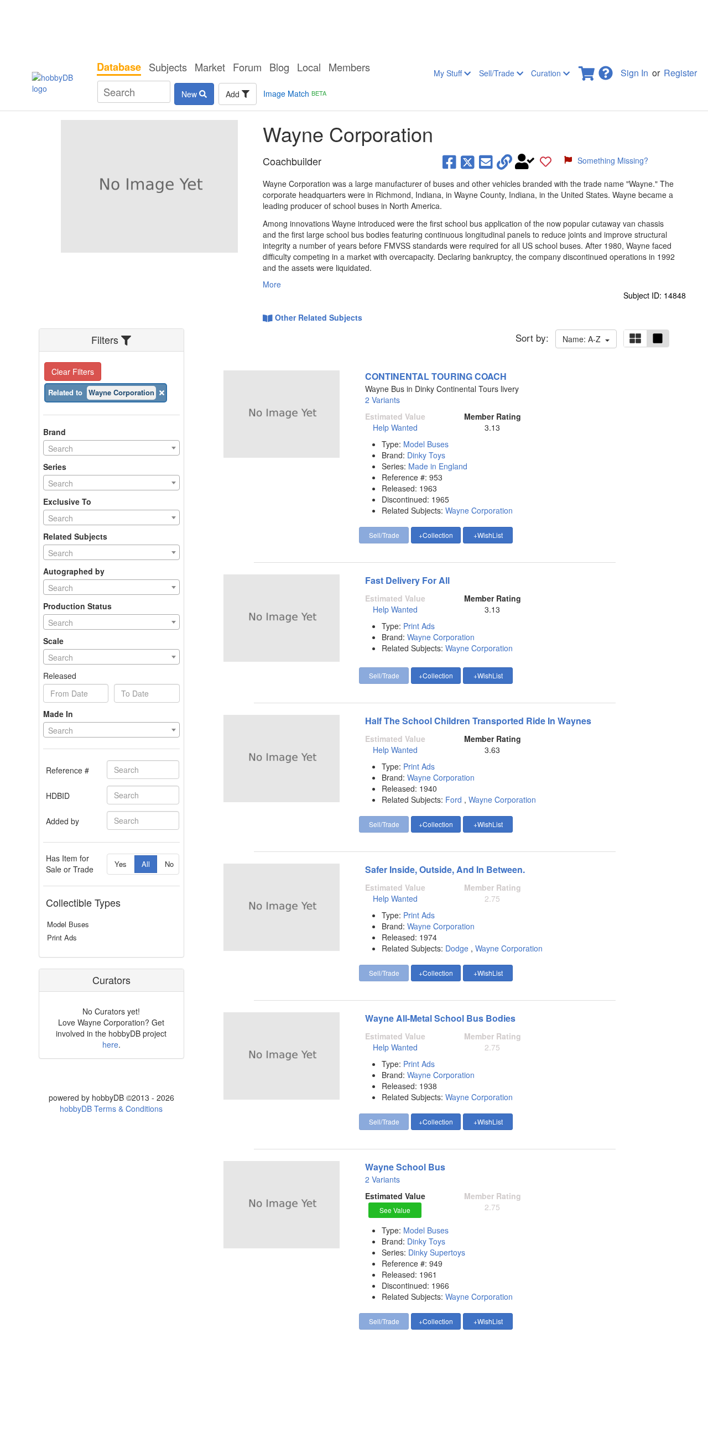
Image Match (294, 93)
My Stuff (449, 73)
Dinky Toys (426, 455)
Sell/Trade (498, 73)
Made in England (437, 466)
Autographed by (74, 571)
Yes (120, 864)
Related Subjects (75, 536)
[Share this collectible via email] (486, 161)
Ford (453, 799)
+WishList (488, 535)
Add (234, 94)
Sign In (634, 72)
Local (309, 67)
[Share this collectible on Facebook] (449, 161)
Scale (53, 640)
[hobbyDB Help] (605, 70)
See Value (394, 1210)
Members (349, 67)
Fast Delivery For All (407, 580)
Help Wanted (395, 427)
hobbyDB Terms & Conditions (111, 1108)
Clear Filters (72, 371)
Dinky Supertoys (436, 1252)
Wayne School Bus (405, 1166)
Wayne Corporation (479, 510)
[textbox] (111, 448)
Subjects (168, 67)
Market (210, 67)
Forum (247, 67)
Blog (279, 67)
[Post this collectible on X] (468, 161)
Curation (547, 73)
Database (119, 67)
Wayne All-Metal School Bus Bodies (440, 1018)
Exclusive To (67, 501)
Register (680, 72)
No (169, 864)
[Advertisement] (354, 27)
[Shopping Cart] (587, 70)
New (190, 94)
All (146, 864)
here (110, 1044)
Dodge (456, 948)
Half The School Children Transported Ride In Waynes (478, 720)
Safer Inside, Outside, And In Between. (445, 869)
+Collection (436, 535)
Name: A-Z (584, 338)
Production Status (77, 605)
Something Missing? (612, 160)
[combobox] (111, 448)
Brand (54, 431)
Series (54, 466)
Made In (58, 713)
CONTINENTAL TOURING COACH (436, 376)
